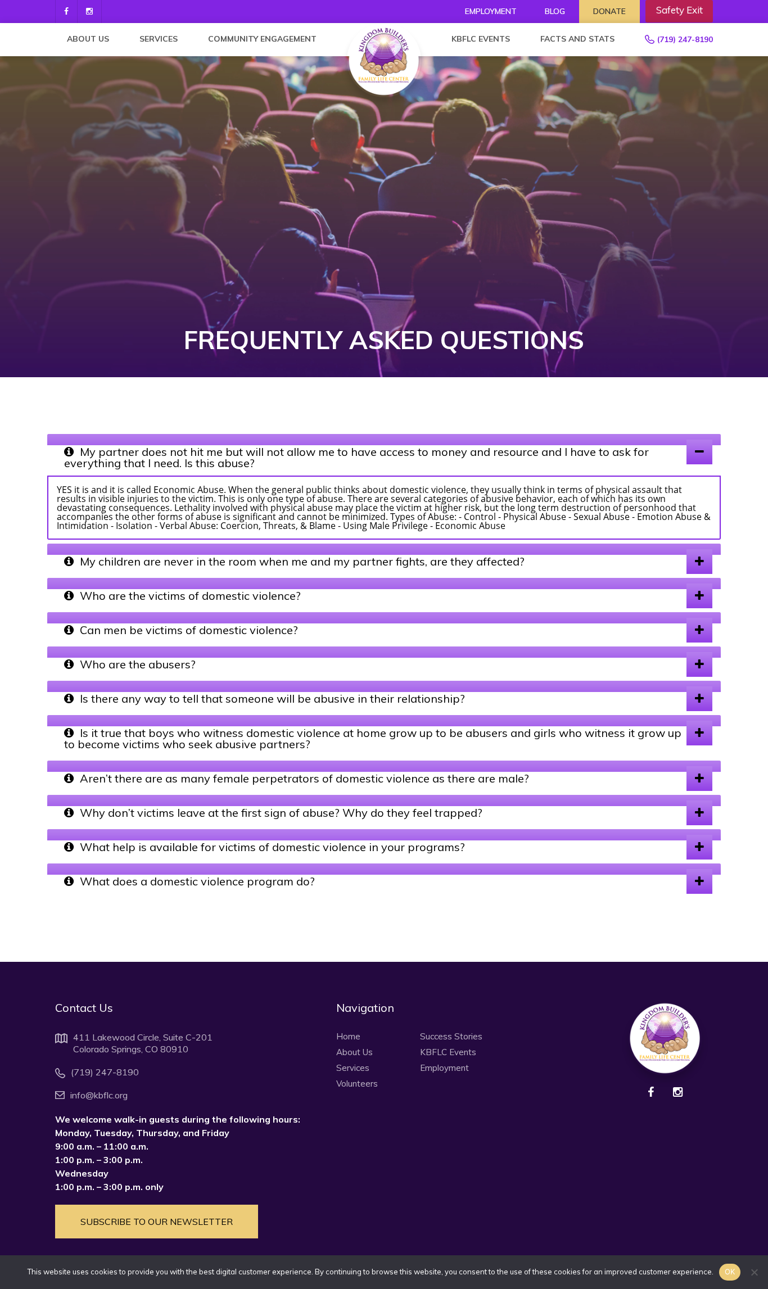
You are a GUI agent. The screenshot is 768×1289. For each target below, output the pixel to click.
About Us (88, 39)
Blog (555, 11)
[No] (754, 1272)
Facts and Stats (577, 39)
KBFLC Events (480, 39)
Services (158, 39)
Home (348, 1037)
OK (730, 1271)
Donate (609, 11)
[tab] (384, 439)
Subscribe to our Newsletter (156, 1221)
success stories (451, 1037)
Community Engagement (262, 39)
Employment (491, 11)
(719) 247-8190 (685, 39)
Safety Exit (679, 10)
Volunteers (357, 1084)
